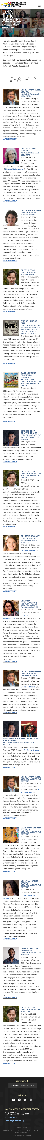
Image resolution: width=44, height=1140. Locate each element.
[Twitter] (24, 1099)
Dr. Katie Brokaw (28, 551)
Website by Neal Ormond (22, 1135)
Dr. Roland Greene (28, 687)
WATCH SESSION (10, 662)
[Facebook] (19, 1099)
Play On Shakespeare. (14, 169)
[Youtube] (13, 1099)
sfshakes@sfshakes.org (14, 1121)
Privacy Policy (22, 1127)
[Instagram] (30, 1099)
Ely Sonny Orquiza (31, 750)
